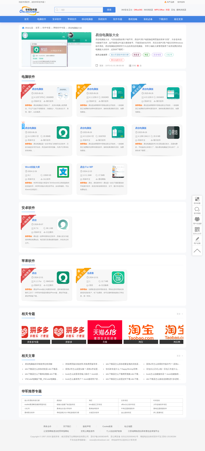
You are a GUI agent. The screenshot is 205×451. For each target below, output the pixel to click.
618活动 (156, 400)
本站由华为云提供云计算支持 (124, 440)
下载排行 (163, 19)
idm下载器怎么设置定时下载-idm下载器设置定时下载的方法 (132, 379)
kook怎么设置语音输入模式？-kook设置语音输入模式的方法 (91, 374)
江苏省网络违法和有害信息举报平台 (143, 431)
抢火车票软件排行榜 (120, 55)
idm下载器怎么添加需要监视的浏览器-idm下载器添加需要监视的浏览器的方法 (139, 364)
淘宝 (146, 55)
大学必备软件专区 (160, 404)
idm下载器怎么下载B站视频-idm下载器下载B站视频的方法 (50, 374)
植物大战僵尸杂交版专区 (66, 404)
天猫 (102, 342)
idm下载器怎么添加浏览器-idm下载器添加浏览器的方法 (49, 369)
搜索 (109, 9)
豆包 (173, 10)
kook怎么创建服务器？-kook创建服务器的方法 (166, 374)
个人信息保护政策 (114, 431)
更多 (179, 314)
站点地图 (128, 426)
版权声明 (87, 426)
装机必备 (148, 19)
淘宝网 (174, 342)
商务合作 (47, 426)
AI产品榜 (170, 2)
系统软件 (102, 19)
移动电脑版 (87, 19)
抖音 (168, 10)
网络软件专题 (59, 28)
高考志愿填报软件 (160, 409)
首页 (26, 19)
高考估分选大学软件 (64, 409)
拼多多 (136, 55)
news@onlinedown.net (99, 440)
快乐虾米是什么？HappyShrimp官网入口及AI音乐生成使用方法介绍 (135, 369)
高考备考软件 (94, 409)
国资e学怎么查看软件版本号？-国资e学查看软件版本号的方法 (173, 364)
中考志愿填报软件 (128, 409)
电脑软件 (41, 19)
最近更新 (178, 19)
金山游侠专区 (126, 413)
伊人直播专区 (158, 413)
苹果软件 (72, 19)
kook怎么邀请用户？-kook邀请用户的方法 (83, 379)
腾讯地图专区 (117, 60)
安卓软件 (56, 19)
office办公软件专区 (128, 404)
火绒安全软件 (94, 413)
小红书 (169, 55)
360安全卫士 (126, 10)
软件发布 (181, 2)
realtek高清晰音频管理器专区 (35, 404)
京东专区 (157, 55)
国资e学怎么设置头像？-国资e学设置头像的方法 (86, 369)
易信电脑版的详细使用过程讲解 (38, 364)
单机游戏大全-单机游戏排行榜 (68, 413)
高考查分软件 (30, 413)
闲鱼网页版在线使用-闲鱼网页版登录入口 (83, 364)
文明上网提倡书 (87, 431)
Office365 (138, 10)
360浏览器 (148, 10)
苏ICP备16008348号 (100, 436)
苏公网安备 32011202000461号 (125, 436)
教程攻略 (132, 19)
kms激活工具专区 (95, 404)
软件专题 (117, 19)
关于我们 (67, 426)
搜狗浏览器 (181, 10)
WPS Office (159, 10)
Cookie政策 (107, 426)
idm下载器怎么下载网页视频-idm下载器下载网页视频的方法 (132, 374)
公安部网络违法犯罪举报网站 (56, 431)
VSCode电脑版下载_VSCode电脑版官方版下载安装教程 (49, 379)
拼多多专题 (30, 342)
